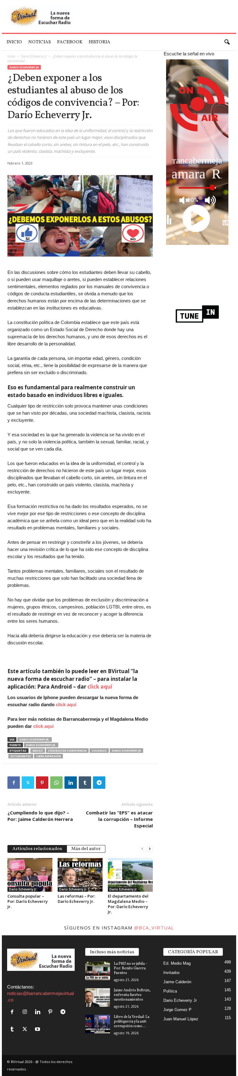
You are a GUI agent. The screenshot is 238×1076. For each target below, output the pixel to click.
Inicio (14, 42)
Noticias (39, 42)
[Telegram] (99, 782)
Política (170, 991)
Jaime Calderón (177, 982)
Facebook (69, 42)
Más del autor (86, 849)
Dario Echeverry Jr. (35, 739)
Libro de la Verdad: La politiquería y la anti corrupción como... (131, 1021)
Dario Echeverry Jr (34, 56)
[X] (28, 782)
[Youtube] (38, 1029)
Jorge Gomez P (177, 1009)
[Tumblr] (85, 782)
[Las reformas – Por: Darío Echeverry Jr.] (80, 874)
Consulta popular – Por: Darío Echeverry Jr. (27, 901)
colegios (99, 751)
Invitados (171, 972)
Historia (99, 42)
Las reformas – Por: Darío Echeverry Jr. (76, 898)
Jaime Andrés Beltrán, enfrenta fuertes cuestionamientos (132, 995)
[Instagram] (26, 1012)
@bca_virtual (154, 927)
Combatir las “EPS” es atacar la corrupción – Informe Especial (119, 819)
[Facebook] (13, 782)
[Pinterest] (42, 782)
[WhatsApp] (56, 782)
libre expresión (48, 756)
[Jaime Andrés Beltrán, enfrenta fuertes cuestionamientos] (97, 997)
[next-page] (150, 848)
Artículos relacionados (37, 849)
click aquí (99, 686)
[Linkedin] (70, 782)
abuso (38, 751)
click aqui (43, 726)
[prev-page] (142, 848)
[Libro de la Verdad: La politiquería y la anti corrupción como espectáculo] (97, 1024)
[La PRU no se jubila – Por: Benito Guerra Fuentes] (97, 971)
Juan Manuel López (180, 1019)
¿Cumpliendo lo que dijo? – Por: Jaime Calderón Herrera (40, 815)
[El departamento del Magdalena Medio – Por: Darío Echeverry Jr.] (130, 874)
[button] (227, 42)
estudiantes (21, 756)
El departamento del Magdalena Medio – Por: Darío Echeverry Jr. (128, 904)
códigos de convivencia (67, 751)
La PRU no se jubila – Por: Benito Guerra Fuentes (131, 968)
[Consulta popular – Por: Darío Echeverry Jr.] (29, 874)
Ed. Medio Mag (177, 963)
